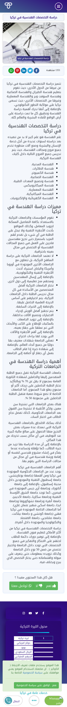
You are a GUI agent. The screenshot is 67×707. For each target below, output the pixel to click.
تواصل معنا (20, 586)
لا (37, 586)
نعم (49, 586)
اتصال (16, 701)
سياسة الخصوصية (32, 672)
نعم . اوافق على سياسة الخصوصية (36, 685)
